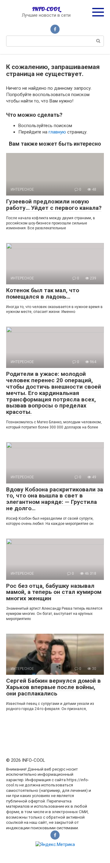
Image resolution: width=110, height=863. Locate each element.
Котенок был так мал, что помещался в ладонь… (42, 293)
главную (57, 132)
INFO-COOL (46, 8)
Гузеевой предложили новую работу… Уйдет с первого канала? (53, 204)
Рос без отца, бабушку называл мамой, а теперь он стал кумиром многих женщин (53, 592)
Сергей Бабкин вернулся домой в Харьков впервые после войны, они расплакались (53, 687)
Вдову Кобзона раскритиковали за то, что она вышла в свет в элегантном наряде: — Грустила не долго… (54, 499)
